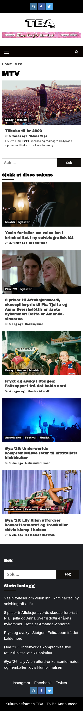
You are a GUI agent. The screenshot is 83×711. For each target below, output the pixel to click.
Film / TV (11, 289)
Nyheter (24, 222)
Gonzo (21, 370)
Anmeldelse (13, 437)
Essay (9, 120)
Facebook (43, 683)
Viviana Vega (38, 136)
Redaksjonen (38, 242)
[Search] (76, 52)
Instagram (21, 683)
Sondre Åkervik (39, 391)
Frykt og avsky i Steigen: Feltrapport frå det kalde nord (41, 636)
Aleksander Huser (37, 463)
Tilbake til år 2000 (23, 131)
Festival (30, 437)
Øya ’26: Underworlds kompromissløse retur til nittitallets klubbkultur (41, 453)
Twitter (61, 683)
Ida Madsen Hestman (40, 535)
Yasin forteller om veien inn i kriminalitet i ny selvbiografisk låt (41, 601)
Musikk (22, 120)
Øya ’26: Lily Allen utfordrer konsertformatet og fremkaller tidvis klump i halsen (36, 525)
